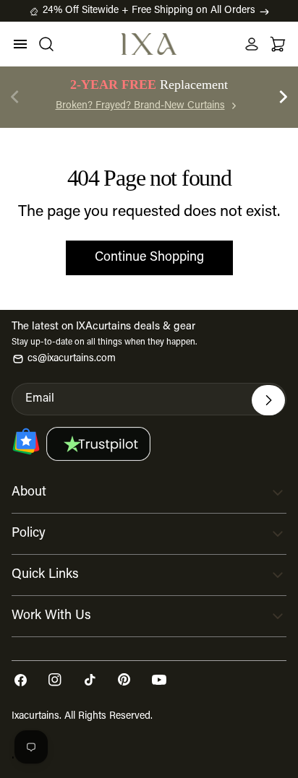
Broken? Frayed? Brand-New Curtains (140, 106)
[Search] (46, 44)
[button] (283, 97)
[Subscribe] (268, 400)
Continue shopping (149, 257)
